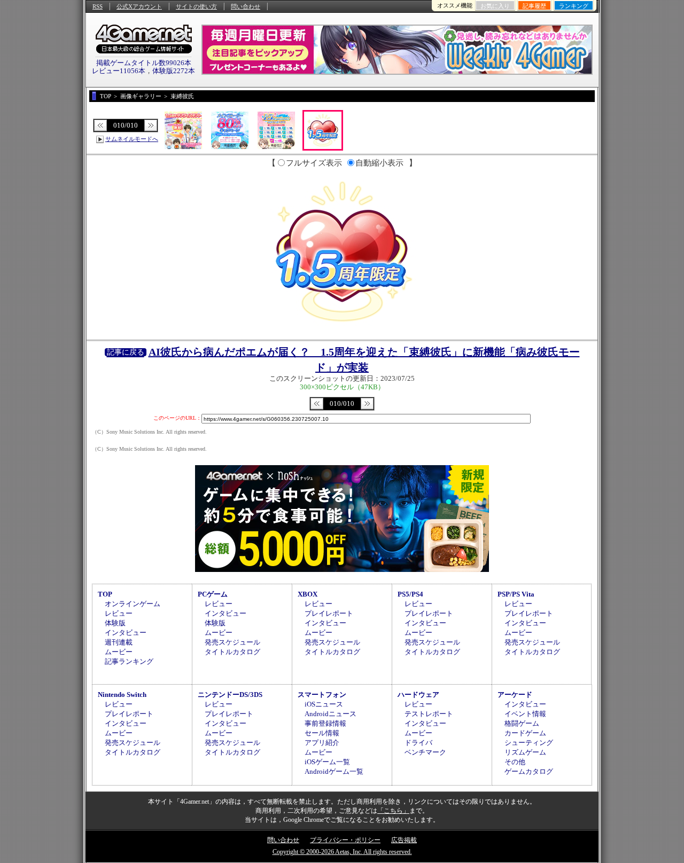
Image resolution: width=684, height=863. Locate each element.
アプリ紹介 (322, 743)
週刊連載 (119, 642)
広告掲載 (404, 840)
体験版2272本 (173, 71)
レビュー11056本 (118, 71)
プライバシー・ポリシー (345, 840)
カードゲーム (525, 733)
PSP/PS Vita (516, 594)
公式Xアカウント (139, 6)
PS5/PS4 (410, 594)
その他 (514, 762)
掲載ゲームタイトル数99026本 (143, 63)
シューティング (528, 743)
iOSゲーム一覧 (327, 762)
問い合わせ (245, 6)
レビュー (119, 613)
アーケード (515, 695)
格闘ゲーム (521, 723)
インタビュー (125, 633)
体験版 (115, 623)
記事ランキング (129, 661)
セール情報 (322, 733)
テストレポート (429, 714)
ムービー (119, 652)
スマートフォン (322, 695)
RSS (97, 6)
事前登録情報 (325, 723)
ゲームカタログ (528, 771)
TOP (105, 594)
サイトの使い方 (196, 6)
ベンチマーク (425, 752)
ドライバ (418, 743)
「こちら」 (393, 810)
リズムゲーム (525, 752)
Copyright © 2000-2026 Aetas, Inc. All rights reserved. (342, 852)
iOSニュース (324, 704)
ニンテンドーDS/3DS (230, 695)
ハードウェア (418, 695)
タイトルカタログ (232, 652)
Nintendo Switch (122, 695)
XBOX (307, 594)
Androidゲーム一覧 (334, 771)
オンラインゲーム (132, 604)
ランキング (573, 6)
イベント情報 (525, 714)
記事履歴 (534, 6)
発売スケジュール (232, 642)
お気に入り (495, 6)
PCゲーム (213, 594)
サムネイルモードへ (131, 139)
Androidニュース (330, 714)
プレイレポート (329, 613)
